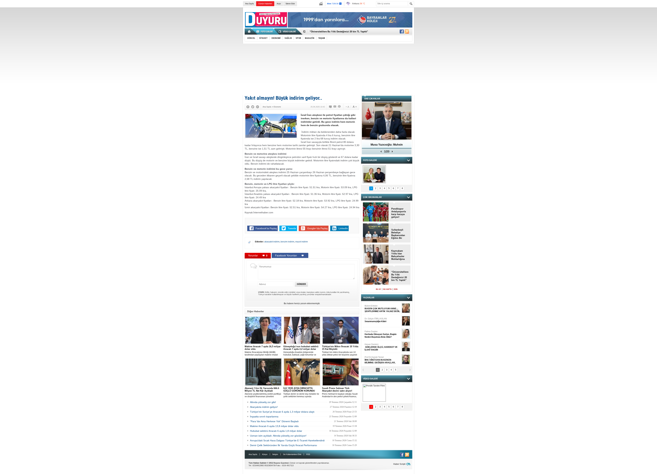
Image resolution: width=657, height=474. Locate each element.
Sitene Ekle (290, 4)
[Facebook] (247, 106)
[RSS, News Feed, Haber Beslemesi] (407, 31)
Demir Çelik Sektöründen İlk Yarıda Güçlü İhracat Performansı (283, 445)
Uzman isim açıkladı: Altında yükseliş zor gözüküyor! (278, 435)
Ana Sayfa (249, 4)
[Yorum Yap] (330, 106)
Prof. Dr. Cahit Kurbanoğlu (377, 307)
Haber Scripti (399, 464)
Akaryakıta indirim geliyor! (264, 407)
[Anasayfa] (249, 31)
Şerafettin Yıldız (379, 347)
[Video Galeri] (287, 31)
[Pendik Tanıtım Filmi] (374, 393)
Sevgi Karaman (372, 332)
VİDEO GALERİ (370, 379)
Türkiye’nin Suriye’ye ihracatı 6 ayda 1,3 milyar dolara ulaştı (282, 411)
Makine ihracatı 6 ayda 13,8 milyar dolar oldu (274, 426)
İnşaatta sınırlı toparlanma (264, 416)
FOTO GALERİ (370, 160)
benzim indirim (287, 242)
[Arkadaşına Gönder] (335, 106)
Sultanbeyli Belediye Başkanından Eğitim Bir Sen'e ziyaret (398, 234)
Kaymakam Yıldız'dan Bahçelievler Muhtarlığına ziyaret (339, 31)
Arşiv (279, 4)
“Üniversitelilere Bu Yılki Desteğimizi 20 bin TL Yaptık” (399, 276)
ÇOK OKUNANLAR (372, 197)
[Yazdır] (339, 106)
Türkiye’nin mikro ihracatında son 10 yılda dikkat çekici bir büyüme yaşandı (340, 350)
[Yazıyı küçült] (347, 106)
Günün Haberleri (265, 4)
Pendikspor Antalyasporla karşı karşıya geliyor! (398, 212)
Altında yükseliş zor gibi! (263, 402)
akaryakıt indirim (272, 242)
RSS (308, 454)
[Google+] (257, 106)
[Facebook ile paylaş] (402, 31)
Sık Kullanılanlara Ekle (292, 454)
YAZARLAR (368, 297)
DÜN (395, 289)
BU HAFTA (387, 289)
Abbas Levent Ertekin (378, 360)
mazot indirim (301, 242)
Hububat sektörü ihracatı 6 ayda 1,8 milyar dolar (276, 431)
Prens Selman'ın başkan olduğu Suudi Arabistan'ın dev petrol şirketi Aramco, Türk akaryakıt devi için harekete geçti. (340, 392)
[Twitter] (252, 106)
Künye (264, 454)
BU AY (378, 289)
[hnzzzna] (374, 174)
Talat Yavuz (379, 320)
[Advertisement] (328, 69)
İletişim (275, 454)
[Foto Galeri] (265, 31)
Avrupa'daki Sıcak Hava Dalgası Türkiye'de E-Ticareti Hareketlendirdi (287, 440)
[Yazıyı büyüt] (355, 106)
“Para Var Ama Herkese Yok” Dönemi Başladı (274, 421)
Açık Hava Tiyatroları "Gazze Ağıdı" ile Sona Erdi (386, 145)
